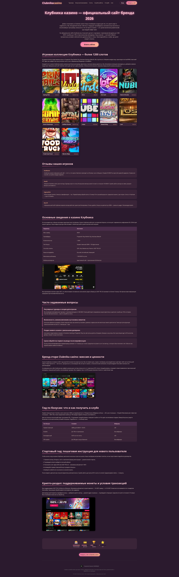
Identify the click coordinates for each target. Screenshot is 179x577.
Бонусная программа (81, 3)
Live (112, 3)
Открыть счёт (132, 3)
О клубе (107, 3)
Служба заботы (98, 3)
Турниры (71, 3)
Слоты (91, 3)
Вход (122, 3)
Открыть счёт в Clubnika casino (89, 554)
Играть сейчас (89, 44)
